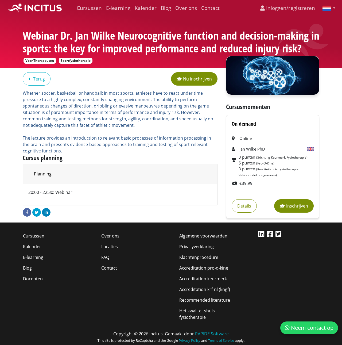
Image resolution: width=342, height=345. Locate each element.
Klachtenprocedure (198, 257)
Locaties (109, 247)
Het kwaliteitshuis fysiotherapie (197, 314)
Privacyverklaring (196, 247)
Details (244, 206)
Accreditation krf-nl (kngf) (204, 289)
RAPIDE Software (212, 334)
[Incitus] (35, 8)
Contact (210, 7)
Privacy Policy (189, 340)
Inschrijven (296, 206)
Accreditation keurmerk (203, 279)
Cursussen (89, 7)
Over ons (186, 7)
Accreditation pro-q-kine (203, 268)
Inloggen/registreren (290, 7)
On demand (244, 123)
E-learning (118, 7)
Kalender (146, 7)
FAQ (105, 257)
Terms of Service (221, 340)
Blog (166, 7)
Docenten (33, 279)
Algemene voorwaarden (203, 236)
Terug (38, 79)
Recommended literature (204, 300)
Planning (43, 174)
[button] (326, 8)
